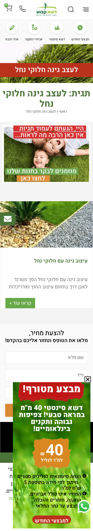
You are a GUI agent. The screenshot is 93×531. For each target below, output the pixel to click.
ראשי (63, 111)
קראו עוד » (20, 303)
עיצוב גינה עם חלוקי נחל (61, 261)
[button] (85, 10)
